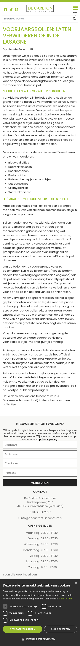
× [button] (75, 583)
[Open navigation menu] (75, 11)
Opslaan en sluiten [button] (22, 629)
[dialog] (40, 612)
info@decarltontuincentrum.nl (41, 518)
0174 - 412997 (41, 512)
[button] (40, 639)
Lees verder (65, 598)
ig (17, 9)
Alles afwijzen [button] (60, 629)
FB (5, 9)
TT (11, 9)
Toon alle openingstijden (20, 574)
